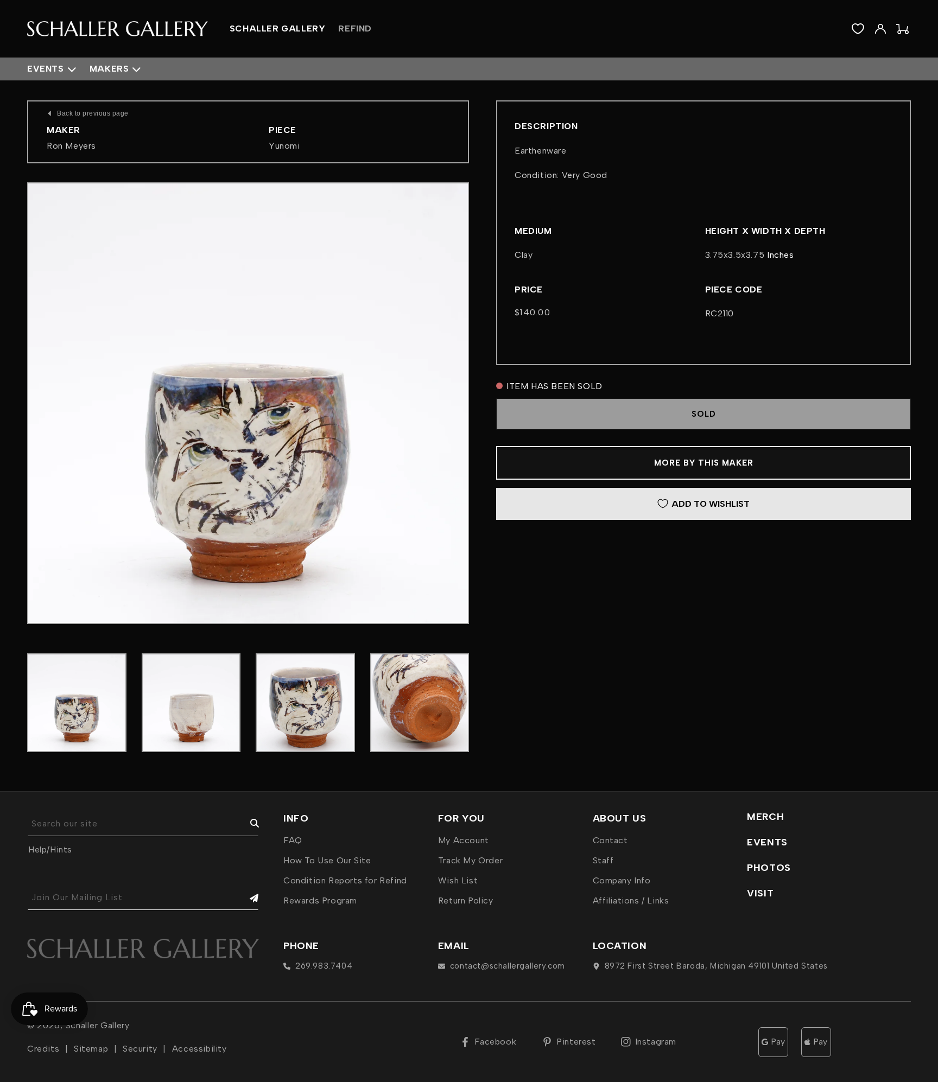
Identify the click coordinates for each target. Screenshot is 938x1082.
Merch (765, 817)
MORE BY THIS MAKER (703, 463)
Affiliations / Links (631, 900)
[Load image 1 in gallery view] (76, 703)
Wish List (458, 880)
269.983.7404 (323, 966)
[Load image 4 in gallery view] (420, 703)
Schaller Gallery (98, 1025)
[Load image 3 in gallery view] (305, 703)
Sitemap (91, 1048)
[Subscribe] (246, 898)
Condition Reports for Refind (345, 880)
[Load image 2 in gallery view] (191, 703)
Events (45, 68)
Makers (109, 68)
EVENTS (767, 842)
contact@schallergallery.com (507, 966)
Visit (760, 893)
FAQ (292, 840)
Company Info (622, 880)
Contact (610, 840)
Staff (603, 860)
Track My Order (470, 860)
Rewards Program (320, 900)
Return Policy (465, 900)
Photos (769, 868)
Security (140, 1048)
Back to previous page (93, 113)
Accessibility (199, 1048)
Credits (43, 1048)
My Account (463, 840)
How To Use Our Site (327, 860)
